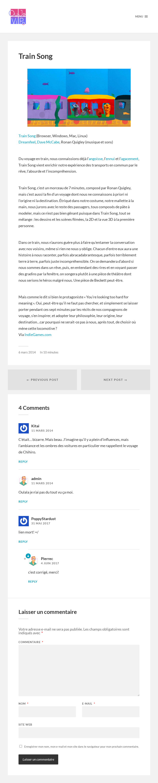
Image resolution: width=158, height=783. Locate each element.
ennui (110, 158)
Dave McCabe (48, 142)
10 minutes (50, 352)
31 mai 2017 (40, 523)
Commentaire (31, 642)
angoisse (96, 158)
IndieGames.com (37, 334)
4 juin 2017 (50, 563)
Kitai (35, 426)
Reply (23, 461)
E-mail (88, 703)
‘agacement (129, 158)
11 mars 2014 (42, 430)
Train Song (27, 136)
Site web (25, 724)
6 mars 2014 (27, 352)
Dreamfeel (27, 142)
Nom (23, 703)
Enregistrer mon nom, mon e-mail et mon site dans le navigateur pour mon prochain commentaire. (81, 746)
